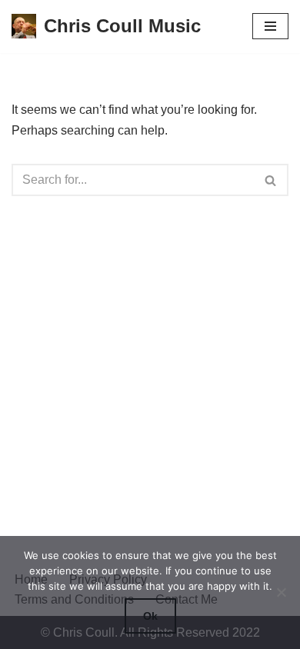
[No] (280, 592)
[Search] (271, 180)
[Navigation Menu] (270, 26)
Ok (150, 616)
